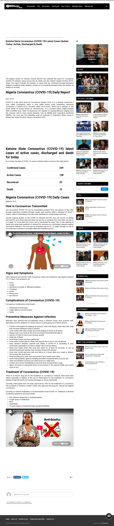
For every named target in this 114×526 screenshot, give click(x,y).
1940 (93, 62)
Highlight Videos (77, 6)
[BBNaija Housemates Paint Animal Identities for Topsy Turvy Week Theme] (100, 126)
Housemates (31, 6)
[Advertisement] (57, 22)
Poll (38, 6)
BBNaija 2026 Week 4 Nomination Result (96, 288)
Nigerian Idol (89, 6)
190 (87, 210)
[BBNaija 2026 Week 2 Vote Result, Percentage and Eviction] (80, 331)
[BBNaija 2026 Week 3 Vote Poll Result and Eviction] (80, 217)
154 (87, 218)
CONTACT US (44, 1)
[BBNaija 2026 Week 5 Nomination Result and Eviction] (80, 283)
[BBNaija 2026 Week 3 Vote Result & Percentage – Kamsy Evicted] (80, 323)
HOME (7, 1)
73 (93, 91)
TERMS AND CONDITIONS (33, 1)
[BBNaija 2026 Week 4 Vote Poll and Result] (80, 209)
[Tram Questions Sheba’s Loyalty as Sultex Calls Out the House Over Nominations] (100, 107)
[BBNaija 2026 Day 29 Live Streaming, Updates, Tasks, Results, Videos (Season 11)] (100, 163)
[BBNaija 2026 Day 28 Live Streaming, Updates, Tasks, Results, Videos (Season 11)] (83, 256)
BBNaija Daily (105, 523)
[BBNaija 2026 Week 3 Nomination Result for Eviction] (80, 298)
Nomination (46, 6)
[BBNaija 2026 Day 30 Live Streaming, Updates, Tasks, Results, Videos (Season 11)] (83, 163)
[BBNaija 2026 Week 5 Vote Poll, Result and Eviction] (92, 83)
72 (107, 357)
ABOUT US (13, 1)
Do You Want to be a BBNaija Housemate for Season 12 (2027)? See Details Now (92, 57)
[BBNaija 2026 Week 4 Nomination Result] (80, 290)
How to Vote (65, 6)
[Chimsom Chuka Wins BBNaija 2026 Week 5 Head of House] (83, 145)
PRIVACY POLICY (21, 1)
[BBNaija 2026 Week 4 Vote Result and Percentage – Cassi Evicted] (80, 316)
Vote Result (55, 6)
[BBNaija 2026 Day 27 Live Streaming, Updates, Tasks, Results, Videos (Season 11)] (100, 256)
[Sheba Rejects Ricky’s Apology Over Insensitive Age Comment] (100, 145)
